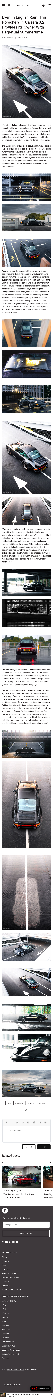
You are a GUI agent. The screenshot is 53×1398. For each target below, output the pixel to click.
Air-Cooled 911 (20, 1103)
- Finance (5, 1313)
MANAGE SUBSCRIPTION (11, 1290)
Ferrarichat (6, 1330)
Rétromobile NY (8, 1342)
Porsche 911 (42, 1103)
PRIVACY (5, 1282)
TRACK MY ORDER (9, 1274)
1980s (9, 1103)
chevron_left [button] (2, 1162)
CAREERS (6, 1286)
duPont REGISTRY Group (15, 1369)
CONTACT (6, 1269)
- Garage (5, 1326)
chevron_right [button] (50, 1162)
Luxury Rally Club (8, 1346)
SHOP (4, 1265)
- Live (4, 1321)
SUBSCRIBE (26, 1233)
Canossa (5, 1334)
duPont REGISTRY (9, 1301)
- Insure (5, 1317)
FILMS (4, 1257)
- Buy (4, 1305)
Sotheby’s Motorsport (10, 1354)
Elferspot (5, 1358)
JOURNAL (6, 1261)
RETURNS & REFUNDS (10, 1278)
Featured (31, 1103)
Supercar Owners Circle (11, 1350)
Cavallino (5, 1338)
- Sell (4, 1309)
